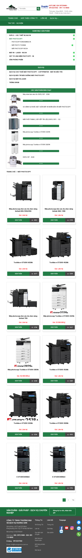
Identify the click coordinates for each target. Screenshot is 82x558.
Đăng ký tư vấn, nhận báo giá (62, 512)
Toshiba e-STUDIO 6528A (23, 262)
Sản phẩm (50, 532)
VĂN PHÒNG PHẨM (16, 60)
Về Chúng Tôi (39, 524)
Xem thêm (41, 100)
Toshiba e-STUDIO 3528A (58, 370)
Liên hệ (44, 18)
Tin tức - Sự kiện (15, 23)
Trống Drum (14, 82)
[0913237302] (79, 534)
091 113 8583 (64, 8)
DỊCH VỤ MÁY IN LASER (17, 79)
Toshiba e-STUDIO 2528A (23, 423)
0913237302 (53, 8)
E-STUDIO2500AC (23, 477)
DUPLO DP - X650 (28, 157)
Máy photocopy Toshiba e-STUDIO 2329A (36, 132)
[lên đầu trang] (77, 551)
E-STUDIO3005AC (59, 477)
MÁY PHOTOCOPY (15, 39)
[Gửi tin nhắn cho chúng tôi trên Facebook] (79, 522)
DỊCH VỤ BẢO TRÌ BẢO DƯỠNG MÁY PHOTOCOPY (26, 75)
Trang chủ (13, 18)
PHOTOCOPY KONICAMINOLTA (21, 42)
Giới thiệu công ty (29, 18)
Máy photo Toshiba (19, 45)
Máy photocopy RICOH (20, 48)
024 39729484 (61, 6)
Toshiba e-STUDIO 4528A (58, 262)
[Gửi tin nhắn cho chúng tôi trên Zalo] (79, 528)
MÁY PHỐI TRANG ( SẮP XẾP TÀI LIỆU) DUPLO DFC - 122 (41, 119)
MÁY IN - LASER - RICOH (18, 53)
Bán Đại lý (38, 550)
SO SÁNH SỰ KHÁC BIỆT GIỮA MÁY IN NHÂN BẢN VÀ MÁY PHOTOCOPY (47, 107)
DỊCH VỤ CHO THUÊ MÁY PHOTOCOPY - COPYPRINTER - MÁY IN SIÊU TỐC (36, 72)
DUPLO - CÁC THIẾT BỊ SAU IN (20, 35)
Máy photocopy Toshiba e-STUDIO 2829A (36, 144)
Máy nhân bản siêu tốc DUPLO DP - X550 (36, 94)
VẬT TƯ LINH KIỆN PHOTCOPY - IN (21, 56)
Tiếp (73, 500)
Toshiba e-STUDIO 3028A (58, 423)
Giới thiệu (50, 528)
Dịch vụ (53, 18)
